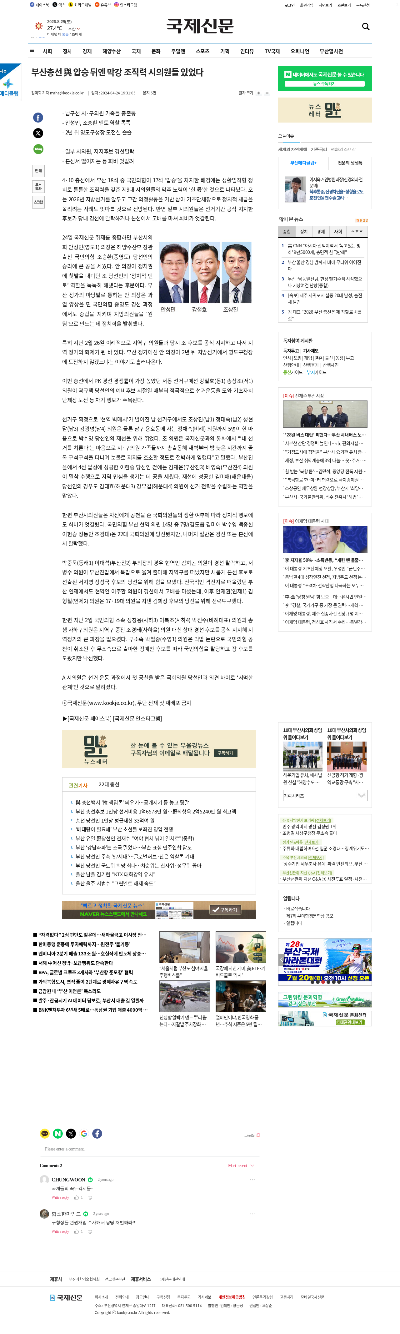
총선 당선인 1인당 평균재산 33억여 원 (115, 820)
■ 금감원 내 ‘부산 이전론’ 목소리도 (67, 991)
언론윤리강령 (262, 1297)
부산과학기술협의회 (84, 1279)
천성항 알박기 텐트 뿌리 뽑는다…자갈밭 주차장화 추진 (183, 1024)
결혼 (318, 358)
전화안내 (122, 1297)
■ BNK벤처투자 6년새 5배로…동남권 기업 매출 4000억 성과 (92, 1009)
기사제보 (204, 1297)
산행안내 (291, 365)
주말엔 (178, 51)
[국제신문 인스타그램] (137, 718)
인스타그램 (128, 5)
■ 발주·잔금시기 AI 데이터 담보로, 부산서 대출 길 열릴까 (88, 1000)
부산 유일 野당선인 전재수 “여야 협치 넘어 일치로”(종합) (135, 838)
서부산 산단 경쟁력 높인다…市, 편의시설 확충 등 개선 (333, 443)
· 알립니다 (292, 923)
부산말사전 (331, 51)
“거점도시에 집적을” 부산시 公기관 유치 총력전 (327, 452)
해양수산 (111, 51)
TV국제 (272, 51)
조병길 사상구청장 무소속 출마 (309, 833)
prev (281, 960)
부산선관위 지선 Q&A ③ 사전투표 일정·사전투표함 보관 (332, 879)
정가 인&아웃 (300, 842)
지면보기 (325, 5)
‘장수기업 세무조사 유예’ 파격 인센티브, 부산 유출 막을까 (333, 863)
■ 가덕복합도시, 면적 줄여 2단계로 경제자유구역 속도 (85, 981)
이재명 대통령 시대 (306, 521)
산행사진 (330, 365)
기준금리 (319, 149)
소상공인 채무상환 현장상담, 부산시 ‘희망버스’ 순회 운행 (335, 488)
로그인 (290, 5)
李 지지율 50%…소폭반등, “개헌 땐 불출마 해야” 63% (334, 560)
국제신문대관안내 (171, 1279)
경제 (87, 51)
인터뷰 (247, 51)
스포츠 (203, 51)
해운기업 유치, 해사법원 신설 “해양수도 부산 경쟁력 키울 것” (302, 782)
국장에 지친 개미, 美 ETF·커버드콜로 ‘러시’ (240, 972)
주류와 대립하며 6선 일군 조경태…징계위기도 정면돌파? (333, 848)
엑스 (61, 5)
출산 (329, 358)
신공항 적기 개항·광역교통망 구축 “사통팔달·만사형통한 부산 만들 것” (347, 785)
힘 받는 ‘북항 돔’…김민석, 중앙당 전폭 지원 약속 (328, 471)
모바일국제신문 (312, 1297)
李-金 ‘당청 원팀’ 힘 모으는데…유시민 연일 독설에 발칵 (334, 596)
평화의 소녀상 (343, 149)
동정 (339, 358)
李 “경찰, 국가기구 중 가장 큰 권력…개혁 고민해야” (331, 605)
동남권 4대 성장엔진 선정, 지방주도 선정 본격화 (327, 577)
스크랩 (38, 203)
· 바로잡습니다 (296, 908)
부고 (350, 358)
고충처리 (286, 1297)
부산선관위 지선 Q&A (307, 872)
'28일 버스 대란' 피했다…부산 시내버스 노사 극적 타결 (334, 434)
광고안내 (142, 1297)
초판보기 (344, 5)
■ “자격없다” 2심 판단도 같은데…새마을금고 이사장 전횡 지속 (94, 934)
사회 (47, 51)
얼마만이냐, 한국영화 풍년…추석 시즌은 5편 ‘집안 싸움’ (239, 1024)
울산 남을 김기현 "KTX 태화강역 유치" (115, 874)
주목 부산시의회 (303, 857)
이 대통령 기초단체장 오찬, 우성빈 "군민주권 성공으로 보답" (338, 568)
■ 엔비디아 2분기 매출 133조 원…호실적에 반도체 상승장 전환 (94, 953)
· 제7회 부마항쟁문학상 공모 (308, 916)
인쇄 (38, 172)
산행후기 (311, 365)
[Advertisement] (325, 677)
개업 (308, 358)
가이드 (293, 372)
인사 (287, 358)
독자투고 (184, 1297)
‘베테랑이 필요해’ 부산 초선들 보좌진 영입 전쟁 (124, 829)
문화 (156, 51)
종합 (287, 231)
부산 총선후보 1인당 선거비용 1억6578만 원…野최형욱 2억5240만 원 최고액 (156, 811)
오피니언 (300, 51)
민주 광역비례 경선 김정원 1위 (309, 826)
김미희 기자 (40, 92)
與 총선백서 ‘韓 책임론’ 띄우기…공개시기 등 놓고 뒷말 (132, 802)
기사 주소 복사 (38, 187)
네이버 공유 (38, 150)
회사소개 (101, 1297)
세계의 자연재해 (292, 149)
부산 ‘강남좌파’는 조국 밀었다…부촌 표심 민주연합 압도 (134, 847)
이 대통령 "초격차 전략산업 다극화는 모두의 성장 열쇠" (334, 585)
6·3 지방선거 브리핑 (306, 820)
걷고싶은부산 (115, 1279)
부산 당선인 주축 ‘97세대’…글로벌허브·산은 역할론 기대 (135, 856)
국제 (136, 51)
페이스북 (42, 5)
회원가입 (306, 5)
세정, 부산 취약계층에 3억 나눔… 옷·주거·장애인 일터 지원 (338, 460)
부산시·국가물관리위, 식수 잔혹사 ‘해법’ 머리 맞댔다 (332, 497)
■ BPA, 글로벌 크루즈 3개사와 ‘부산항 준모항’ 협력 (83, 972)
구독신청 (363, 5)
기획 (225, 51)
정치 (67, 51)
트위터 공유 (38, 134)
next (368, 960)
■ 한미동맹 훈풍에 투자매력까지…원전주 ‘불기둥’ (82, 944)
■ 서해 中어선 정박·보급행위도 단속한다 (73, 962)
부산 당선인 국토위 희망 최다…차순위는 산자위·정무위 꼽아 (139, 865)
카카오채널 (82, 5)
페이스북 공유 (38, 118)
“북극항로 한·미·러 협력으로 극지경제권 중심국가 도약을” (338, 479)
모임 (298, 358)
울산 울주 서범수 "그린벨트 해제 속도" (116, 883)
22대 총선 (109, 784)
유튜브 (106, 5)
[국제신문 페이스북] (90, 718)
